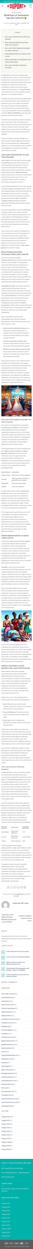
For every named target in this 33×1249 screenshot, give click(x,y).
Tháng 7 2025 (5, 1124)
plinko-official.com (7, 1070)
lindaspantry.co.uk (7, 1059)
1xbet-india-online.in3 (8, 994)
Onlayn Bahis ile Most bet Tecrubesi (17, 951)
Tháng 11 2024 (6, 1142)
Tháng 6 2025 (5, 1127)
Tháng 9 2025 (5, 1117)
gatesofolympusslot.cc (8, 1041)
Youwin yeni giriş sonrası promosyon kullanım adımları (17, 975)
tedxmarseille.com (7, 1084)
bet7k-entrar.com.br (7, 1004)
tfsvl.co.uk (4, 1088)
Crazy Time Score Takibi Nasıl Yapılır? (18, 957)
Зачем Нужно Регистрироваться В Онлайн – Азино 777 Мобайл (17, 969)
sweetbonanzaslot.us (8, 1077)
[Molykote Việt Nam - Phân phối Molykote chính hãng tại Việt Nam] (16, 6)
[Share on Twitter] (14, 887)
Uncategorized (16, 12)
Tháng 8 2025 (5, 1120)
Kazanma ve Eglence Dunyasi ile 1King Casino (25, 918)
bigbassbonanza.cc (7, 1012)
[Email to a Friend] (18, 887)
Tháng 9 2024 (5, 1146)
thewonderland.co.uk (7, 1091)
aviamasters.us (6, 1001)
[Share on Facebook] (11, 887)
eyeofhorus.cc (5, 1033)
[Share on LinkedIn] (24, 887)
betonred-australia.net (8, 1008)
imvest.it (4, 1051)
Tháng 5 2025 (5, 1131)
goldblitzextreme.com (8, 1044)
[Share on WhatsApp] (8, 887)
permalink (16, 896)
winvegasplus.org (6, 1106)
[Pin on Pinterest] (21, 887)
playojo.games (5, 1066)
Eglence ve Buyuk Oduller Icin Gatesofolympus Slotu (15, 963)
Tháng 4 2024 (5, 1149)
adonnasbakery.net (7, 997)
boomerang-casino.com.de (9, 1019)
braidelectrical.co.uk (7, 1023)
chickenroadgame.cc (7, 1030)
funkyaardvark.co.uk (7, 1037)
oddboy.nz (4, 1062)
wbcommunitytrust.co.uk (9, 1098)
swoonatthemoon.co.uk (8, 1080)
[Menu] (2, 6)
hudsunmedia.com (7, 1048)
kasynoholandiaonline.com (9, 1055)
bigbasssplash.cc (6, 1015)
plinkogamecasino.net (8, 1073)
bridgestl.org (5, 1026)
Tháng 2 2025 (5, 1135)
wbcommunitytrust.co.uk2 (9, 1102)
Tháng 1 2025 (5, 1138)
